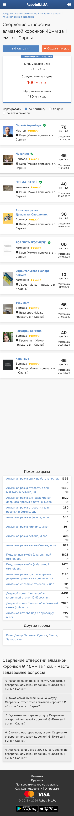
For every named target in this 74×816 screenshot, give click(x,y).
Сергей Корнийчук (28, 125)
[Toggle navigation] (4, 5)
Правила (37, 780)
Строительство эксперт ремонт (32, 273)
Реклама (37, 776)
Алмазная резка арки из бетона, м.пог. (32, 478)
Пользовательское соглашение (37, 784)
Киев (9, 635)
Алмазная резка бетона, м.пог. (26, 536)
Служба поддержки (28, 788)
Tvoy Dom (22, 303)
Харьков (30, 635)
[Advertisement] (37, 423)
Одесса (42, 635)
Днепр (18, 635)
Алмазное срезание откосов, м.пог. (30, 584)
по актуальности (18, 113)
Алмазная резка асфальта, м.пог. (28, 517)
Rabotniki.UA (37, 4)
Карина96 (22, 358)
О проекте (52, 788)
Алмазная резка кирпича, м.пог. (27, 526)
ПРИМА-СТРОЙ (27, 182)
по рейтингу (37, 109)
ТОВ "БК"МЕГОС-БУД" (31, 242)
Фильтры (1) (22, 48)
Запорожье (14, 639)
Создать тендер (58, 48)
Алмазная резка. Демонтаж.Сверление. (32, 212)
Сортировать (12, 109)
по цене (58, 109)
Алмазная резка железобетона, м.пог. (31, 545)
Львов (53, 635)
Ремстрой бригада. (29, 331)
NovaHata (22, 153)
